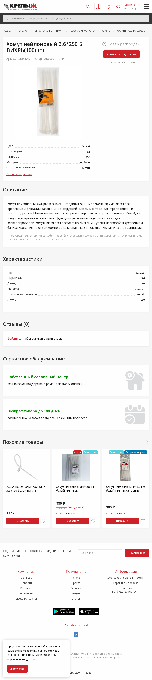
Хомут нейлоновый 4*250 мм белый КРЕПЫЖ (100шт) (125, 488)
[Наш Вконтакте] (76, 635)
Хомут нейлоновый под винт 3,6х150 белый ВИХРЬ (25, 488)
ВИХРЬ (61, 59)
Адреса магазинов (26, 598)
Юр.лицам (26, 577)
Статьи (76, 598)
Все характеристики (19, 174)
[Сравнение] (98, 6)
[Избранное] (88, 6)
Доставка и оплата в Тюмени (125, 577)
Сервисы (76, 588)
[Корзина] (118, 6)
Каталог (76, 577)
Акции (76, 593)
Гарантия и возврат (125, 583)
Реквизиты (26, 593)
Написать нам (76, 624)
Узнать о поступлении (121, 54)
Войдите (13, 338)
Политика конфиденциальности (125, 589)
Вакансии (26, 588)
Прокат (76, 583)
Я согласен (17, 668)
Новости (26, 583)
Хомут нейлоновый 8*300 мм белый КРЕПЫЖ (75, 488)
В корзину (23, 520)
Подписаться (137, 553)
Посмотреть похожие (121, 62)
